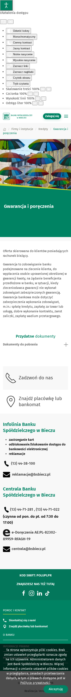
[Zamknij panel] (10, 22)
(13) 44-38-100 (23, 463)
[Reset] (3, 21)
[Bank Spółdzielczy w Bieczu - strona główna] (18, 116)
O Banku (8, 635)
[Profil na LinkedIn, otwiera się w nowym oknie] (39, 593)
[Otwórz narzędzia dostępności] (6, 5)
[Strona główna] (4, 129)
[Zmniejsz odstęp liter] (34, 103)
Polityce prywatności (35, 683)
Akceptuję (56, 689)
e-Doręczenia (23, 532)
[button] (66, 116)
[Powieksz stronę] (48, 89)
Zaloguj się (53, 116)
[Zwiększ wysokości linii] (43, 98)
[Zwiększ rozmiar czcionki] (36, 94)
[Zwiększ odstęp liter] (40, 103)
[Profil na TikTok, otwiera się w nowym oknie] (47, 593)
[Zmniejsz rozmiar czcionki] (30, 94)
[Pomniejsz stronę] (42, 89)
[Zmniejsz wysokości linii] (37, 98)
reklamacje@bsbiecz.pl (31, 474)
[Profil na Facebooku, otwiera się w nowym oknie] (24, 593)
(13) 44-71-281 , (23, 509)
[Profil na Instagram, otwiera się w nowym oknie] (32, 593)
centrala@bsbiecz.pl (29, 549)
